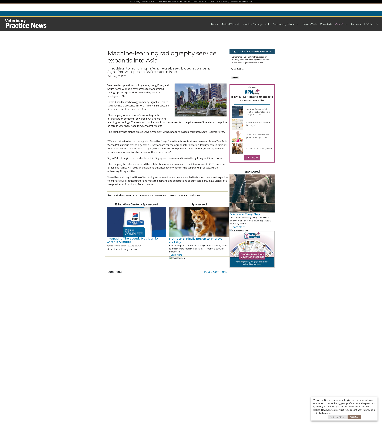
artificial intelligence (122, 195)
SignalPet (172, 195)
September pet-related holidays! (258, 123)
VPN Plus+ (341, 24)
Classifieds (326, 24)
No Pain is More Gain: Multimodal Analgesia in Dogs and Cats (258, 112)
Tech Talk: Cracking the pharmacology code (257, 136)
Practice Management (256, 24)
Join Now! (252, 157)
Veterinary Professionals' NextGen (235, 2)
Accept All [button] (354, 416)
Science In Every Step (244, 214)
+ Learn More (175, 254)
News (214, 24)
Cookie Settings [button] (337, 416)
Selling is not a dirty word (259, 148)
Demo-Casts (310, 24)
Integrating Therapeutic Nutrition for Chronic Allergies (133, 240)
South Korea (194, 195)
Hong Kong (144, 195)
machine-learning (158, 195)
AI (111, 195)
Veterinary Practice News (142, 2)
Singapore (182, 195)
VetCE (213, 2)
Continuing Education (286, 24)
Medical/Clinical (230, 24)
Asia (135, 195)
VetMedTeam (200, 2)
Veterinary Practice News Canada (174, 2)
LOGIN (368, 24)
